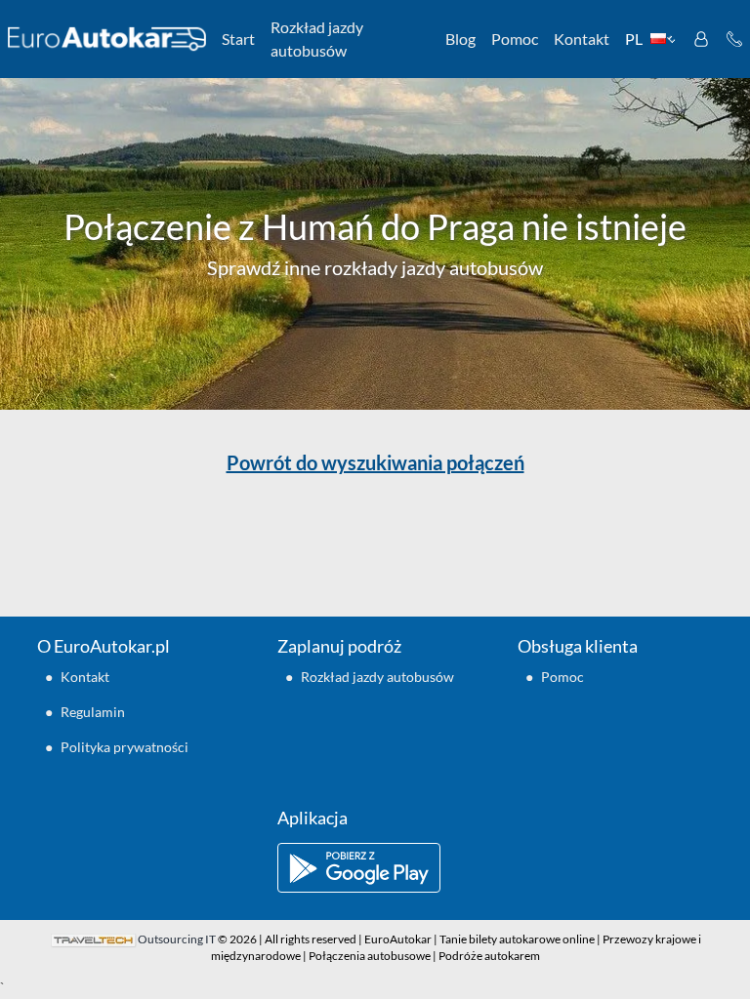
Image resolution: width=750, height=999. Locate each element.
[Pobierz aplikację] (375, 867)
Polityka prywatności (124, 747)
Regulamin (93, 711)
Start (238, 38)
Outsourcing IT (177, 939)
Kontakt (581, 38)
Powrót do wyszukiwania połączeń (375, 462)
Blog (460, 38)
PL (634, 38)
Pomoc (514, 38)
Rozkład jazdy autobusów (317, 39)
